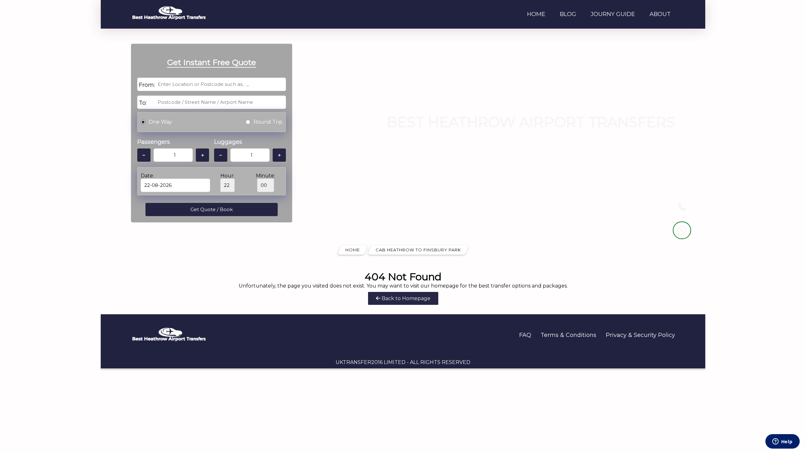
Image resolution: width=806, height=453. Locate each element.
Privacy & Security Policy (640, 335)
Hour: (227, 176)
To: (143, 102)
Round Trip (267, 122)
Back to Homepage (405, 298)
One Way (160, 122)
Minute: (265, 176)
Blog (568, 14)
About (660, 14)
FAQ (525, 335)
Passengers (153, 141)
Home (536, 14)
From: (147, 84)
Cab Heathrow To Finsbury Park (418, 249)
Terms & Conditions (568, 335)
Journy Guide (613, 14)
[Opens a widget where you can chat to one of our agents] (782, 442)
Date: (147, 176)
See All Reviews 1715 (424, 171)
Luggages (228, 141)
